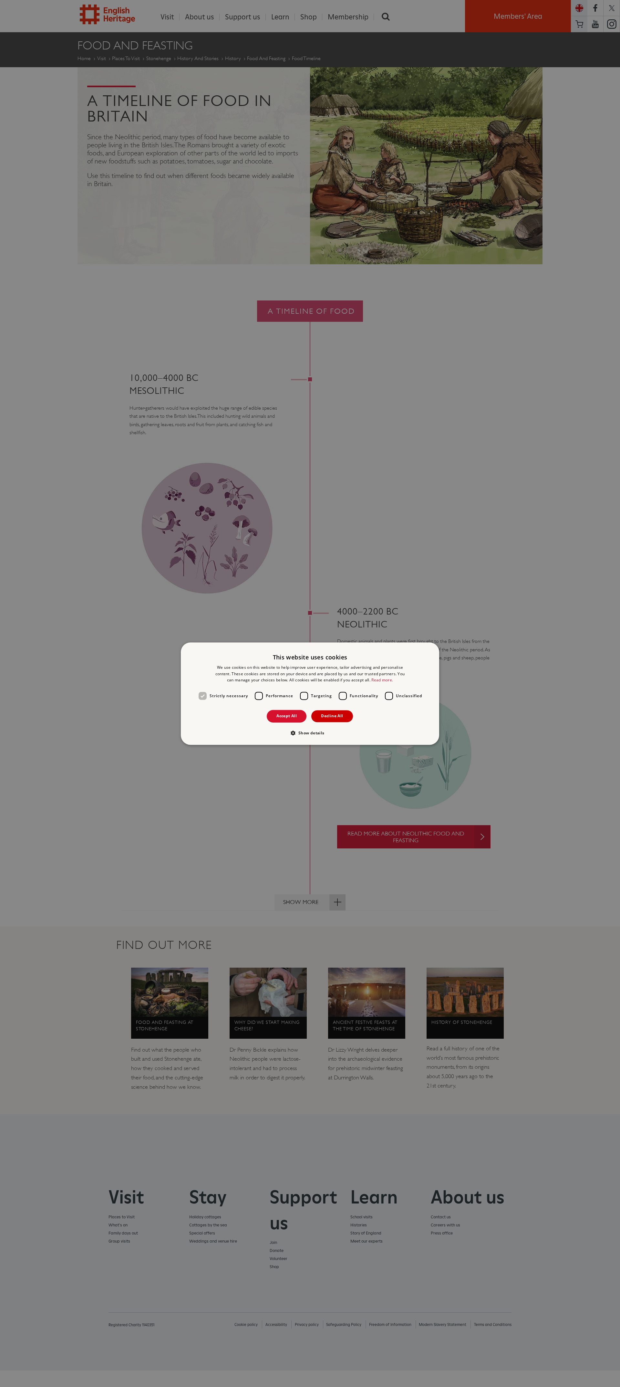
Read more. (382, 680)
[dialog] (310, 693)
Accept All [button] (286, 716)
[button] (309, 733)
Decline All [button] (332, 716)
